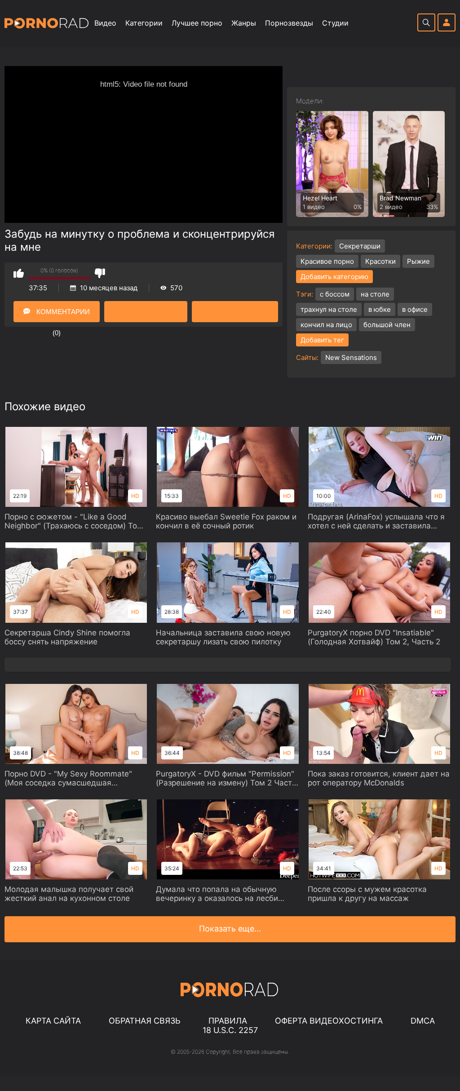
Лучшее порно (197, 22)
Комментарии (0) (62, 315)
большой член (387, 324)
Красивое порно (327, 261)
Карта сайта (53, 1020)
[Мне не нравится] (100, 273)
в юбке (379, 309)
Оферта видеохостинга (329, 1020)
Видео (105, 22)
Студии (335, 22)
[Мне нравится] (18, 273)
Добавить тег (322, 340)
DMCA (423, 1020)
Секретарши (359, 246)
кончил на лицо (326, 324)
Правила (227, 1020)
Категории (144, 22)
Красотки (380, 261)
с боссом (334, 294)
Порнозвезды (289, 22)
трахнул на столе (329, 309)
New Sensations (351, 357)
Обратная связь (145, 1020)
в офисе (415, 309)
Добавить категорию (334, 276)
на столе (375, 294)
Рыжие (418, 261)
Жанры (243, 22)
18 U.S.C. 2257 (230, 1030)
